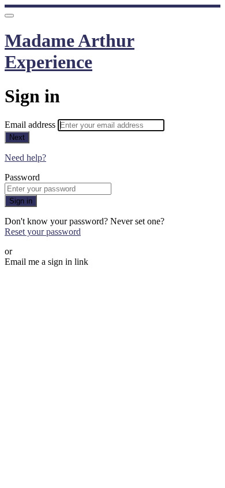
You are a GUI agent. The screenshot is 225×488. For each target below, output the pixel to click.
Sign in (20, 201)
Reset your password (43, 231)
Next (17, 137)
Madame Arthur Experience (69, 51)
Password (22, 177)
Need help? (25, 157)
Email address (31, 125)
